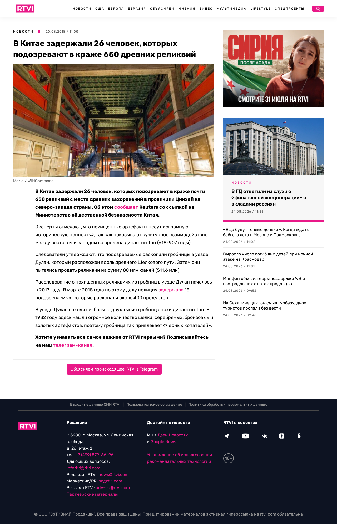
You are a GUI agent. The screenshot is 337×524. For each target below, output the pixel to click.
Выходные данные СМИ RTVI (95, 404)
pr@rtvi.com (110, 481)
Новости (82, 9)
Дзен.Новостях (173, 435)
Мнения (187, 9)
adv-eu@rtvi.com (113, 487)
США (99, 9)
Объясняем (162, 9)
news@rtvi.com (113, 474)
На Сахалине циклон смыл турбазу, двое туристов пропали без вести (264, 305)
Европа (116, 9)
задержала (171, 290)
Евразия (137, 9)
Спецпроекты (289, 9)
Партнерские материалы (92, 494)
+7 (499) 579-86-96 (94, 454)
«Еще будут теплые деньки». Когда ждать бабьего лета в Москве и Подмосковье (266, 232)
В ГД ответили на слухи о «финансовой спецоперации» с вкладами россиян (268, 197)
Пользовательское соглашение (154, 404)
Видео (206, 9)
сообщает (126, 207)
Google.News (163, 441)
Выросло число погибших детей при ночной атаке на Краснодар (268, 256)
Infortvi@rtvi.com (83, 467)
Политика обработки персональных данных (227, 404)
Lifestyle (260, 9)
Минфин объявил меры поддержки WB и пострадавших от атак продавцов (264, 281)
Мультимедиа (231, 9)
